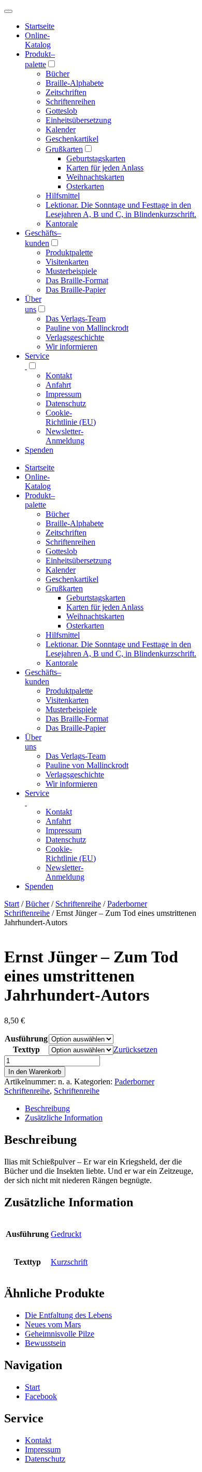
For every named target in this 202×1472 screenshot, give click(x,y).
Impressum (63, 394)
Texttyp (26, 1049)
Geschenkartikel (72, 138)
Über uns (33, 742)
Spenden (39, 450)
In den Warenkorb (34, 1072)
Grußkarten (64, 149)
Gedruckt (66, 1234)
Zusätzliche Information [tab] (64, 1117)
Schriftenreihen (70, 101)
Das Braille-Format (77, 280)
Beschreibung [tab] (47, 1108)
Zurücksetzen (135, 1049)
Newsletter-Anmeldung (65, 436)
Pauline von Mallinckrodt (87, 328)
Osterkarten (85, 186)
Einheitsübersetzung (78, 120)
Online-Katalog (38, 40)
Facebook (41, 1396)
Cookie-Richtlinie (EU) (71, 417)
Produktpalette (69, 252)
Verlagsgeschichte (75, 337)
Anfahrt (58, 384)
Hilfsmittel (63, 195)
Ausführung (26, 1038)
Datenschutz (66, 403)
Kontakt (59, 375)
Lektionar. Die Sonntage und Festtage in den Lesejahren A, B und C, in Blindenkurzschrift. (121, 210)
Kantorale (62, 223)
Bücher (57, 73)
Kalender (61, 129)
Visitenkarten (67, 261)
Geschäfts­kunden (43, 677)
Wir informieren (71, 346)
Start (11, 903)
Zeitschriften (66, 92)
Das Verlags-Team (76, 318)
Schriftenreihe (78, 903)
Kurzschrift (69, 1262)
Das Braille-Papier (76, 289)
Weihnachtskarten (95, 177)
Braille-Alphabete (75, 83)
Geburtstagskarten (95, 158)
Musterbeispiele (71, 271)
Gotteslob (61, 110)
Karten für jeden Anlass (104, 167)
